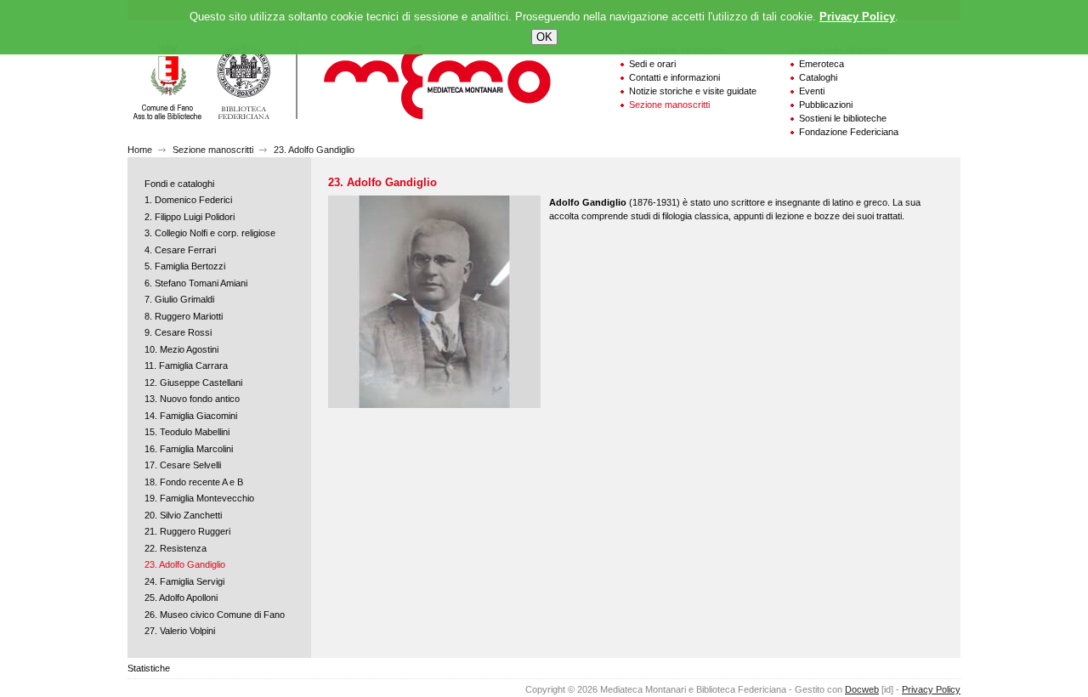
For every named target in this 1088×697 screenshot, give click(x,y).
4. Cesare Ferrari (180, 250)
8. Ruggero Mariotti (183, 316)
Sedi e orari (652, 64)
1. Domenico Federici (188, 200)
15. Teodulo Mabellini (187, 432)
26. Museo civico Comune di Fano (214, 614)
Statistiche (149, 668)
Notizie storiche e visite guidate (692, 91)
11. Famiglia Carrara (186, 365)
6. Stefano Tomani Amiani (195, 283)
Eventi (811, 91)
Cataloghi (818, 77)
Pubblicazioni (826, 104)
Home (140, 149)
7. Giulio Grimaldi (179, 299)
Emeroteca (821, 64)
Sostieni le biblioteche (843, 118)
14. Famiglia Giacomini (190, 416)
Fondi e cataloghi (179, 183)
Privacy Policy (931, 689)
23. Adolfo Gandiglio (314, 149)
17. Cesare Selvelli (182, 465)
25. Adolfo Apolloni (181, 597)
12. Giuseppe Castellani (193, 382)
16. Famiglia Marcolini (188, 449)
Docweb (862, 689)
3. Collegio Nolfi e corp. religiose (209, 233)
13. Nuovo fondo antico (192, 399)
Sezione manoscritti (669, 104)
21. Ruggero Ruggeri (187, 531)
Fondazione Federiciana (848, 132)
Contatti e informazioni (674, 77)
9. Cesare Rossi (178, 332)
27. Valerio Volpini (179, 631)
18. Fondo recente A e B (193, 482)
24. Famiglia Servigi (184, 581)
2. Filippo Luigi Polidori (189, 217)
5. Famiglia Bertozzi (184, 266)
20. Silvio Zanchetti (183, 515)
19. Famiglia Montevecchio (199, 498)
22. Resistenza (175, 548)
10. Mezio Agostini (181, 349)
